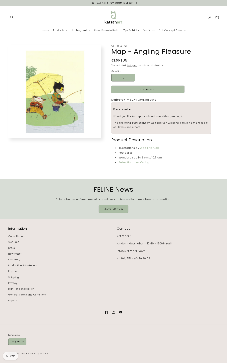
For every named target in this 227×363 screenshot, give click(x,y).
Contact (13, 242)
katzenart (22, 353)
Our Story (14, 259)
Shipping (132, 65)
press (11, 248)
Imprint (12, 300)
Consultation (16, 236)
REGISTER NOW (113, 209)
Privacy (12, 283)
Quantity (116, 71)
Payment (14, 271)
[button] (12, 17)
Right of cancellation (21, 288)
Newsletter (15, 253)
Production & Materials (22, 265)
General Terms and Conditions (27, 294)
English (16, 341)
